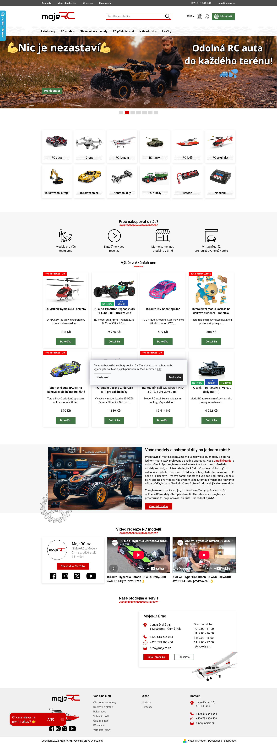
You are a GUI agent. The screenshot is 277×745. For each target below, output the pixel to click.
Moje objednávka (67, 3)
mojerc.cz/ (65, 576)
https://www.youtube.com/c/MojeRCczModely (91, 576)
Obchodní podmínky (104, 702)
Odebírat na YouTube (73, 566)
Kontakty (46, 3)
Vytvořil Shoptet (197, 740)
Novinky (146, 702)
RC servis (87, 3)
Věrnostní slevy (102, 729)
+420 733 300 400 (161, 642)
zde (159, 369)
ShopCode (230, 740)
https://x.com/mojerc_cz (77, 576)
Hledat (168, 16)
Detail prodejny (156, 657)
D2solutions (215, 740)
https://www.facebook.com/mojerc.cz (53, 576)
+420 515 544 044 (161, 637)
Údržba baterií (101, 720)
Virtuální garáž (222, 460)
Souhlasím (174, 377)
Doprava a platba (103, 707)
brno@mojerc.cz (160, 648)
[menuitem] (48, 31)
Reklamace (99, 711)
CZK (190, 16)
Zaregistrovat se (158, 506)
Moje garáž (105, 3)
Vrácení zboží (101, 716)
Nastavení (102, 377)
